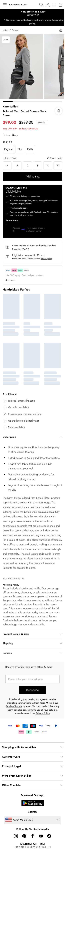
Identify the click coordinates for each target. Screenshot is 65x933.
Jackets (5, 30)
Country (31, 825)
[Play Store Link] (31, 816)
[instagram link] (15, 849)
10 (47, 163)
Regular (8, 147)
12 (7, 173)
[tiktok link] (48, 849)
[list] (31, 13)
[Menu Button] (5, 5)
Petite (30, 147)
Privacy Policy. (43, 726)
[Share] (58, 30)
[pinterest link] (23, 849)
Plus (20, 147)
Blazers (15, 30)
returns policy (46, 265)
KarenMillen (10, 104)
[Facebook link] (31, 849)
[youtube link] (40, 849)
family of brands (15, 719)
